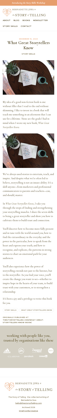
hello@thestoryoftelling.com (28, 403)
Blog (17, 20)
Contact (26, 26)
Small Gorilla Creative (28, 411)
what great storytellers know (36, 310)
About (7, 20)
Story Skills (10, 26)
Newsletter (40, 20)
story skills (10, 310)
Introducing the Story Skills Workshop (28, 2)
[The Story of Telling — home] (24, 12)
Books (26, 20)
